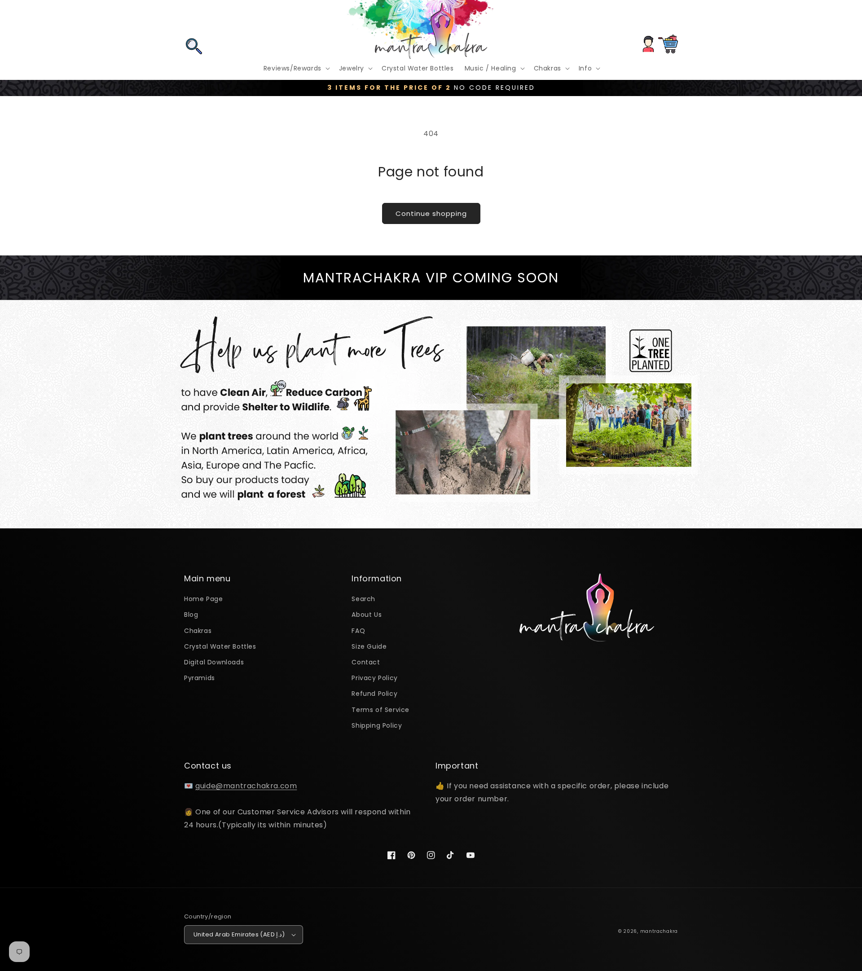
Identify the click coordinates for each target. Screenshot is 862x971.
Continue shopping (431, 213)
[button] (194, 19)
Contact (366, 662)
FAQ (358, 630)
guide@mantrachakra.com (246, 786)
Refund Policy (374, 693)
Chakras (197, 630)
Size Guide (369, 646)
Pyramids (199, 677)
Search (363, 598)
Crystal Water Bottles (220, 646)
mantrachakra (659, 931)
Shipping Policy (377, 725)
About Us (367, 614)
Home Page (203, 598)
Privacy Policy (374, 677)
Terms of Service (380, 709)
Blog (191, 614)
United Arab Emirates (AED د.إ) (239, 934)
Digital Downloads (214, 662)
